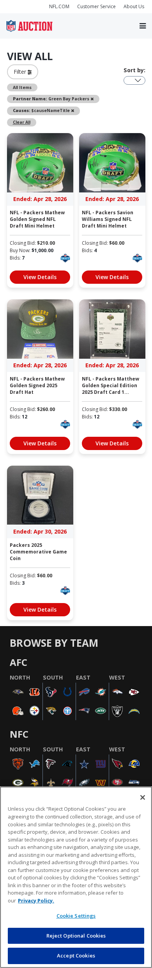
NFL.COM (59, 6)
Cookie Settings (76, 915)
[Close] (142, 797)
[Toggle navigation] (142, 26)
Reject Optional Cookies (76, 935)
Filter (21, 71)
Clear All (21, 122)
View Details (40, 277)
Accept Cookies (76, 955)
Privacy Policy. (36, 900)
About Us (134, 6)
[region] (76, 877)
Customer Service (96, 6)
